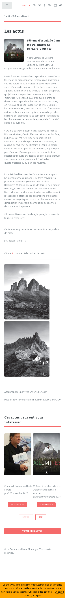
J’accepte (36, 595)
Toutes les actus (32, 531)
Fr (30, 5)
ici (13, 253)
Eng (24, 5)
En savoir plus (17, 504)
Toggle (7, 6)
